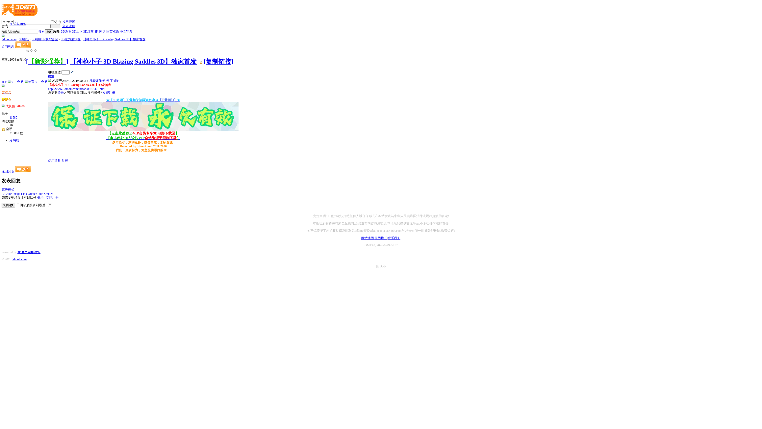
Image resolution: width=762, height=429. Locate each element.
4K (96, 31)
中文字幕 (126, 31)
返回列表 (8, 46)
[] (47, 61)
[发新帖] (23, 46)
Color (8, 193)
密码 (5, 26)
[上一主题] (31, 51)
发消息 (14, 140)
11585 (13, 117)
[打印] (27, 51)
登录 (61, 92)
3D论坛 (18, 24)
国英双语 (112, 31)
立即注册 (68, 26)
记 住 (58, 22)
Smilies (48, 193)
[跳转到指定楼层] (71, 72)
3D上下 (77, 31)
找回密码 (68, 21)
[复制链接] (218, 61)
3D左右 (66, 31)
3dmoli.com (9, 39)
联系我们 (394, 238)
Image (16, 193)
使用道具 (54, 160)
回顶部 (381, 266)
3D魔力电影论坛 (28, 252)
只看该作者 (97, 80)
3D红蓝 (88, 31)
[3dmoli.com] (20, 14)
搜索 (41, 31)
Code (39, 193)
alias (4, 81)
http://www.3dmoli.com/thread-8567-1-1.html (76, 89)
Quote (32, 193)
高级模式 (8, 189)
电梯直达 (54, 72)
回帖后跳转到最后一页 (36, 205)
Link (24, 193)
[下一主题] (35, 51)
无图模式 (380, 238)
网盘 (102, 31)
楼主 (51, 76)
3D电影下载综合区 (45, 39)
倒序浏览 (112, 80)
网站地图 (367, 238)
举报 (65, 160)
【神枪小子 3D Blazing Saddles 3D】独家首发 (114, 39)
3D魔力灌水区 (71, 39)
